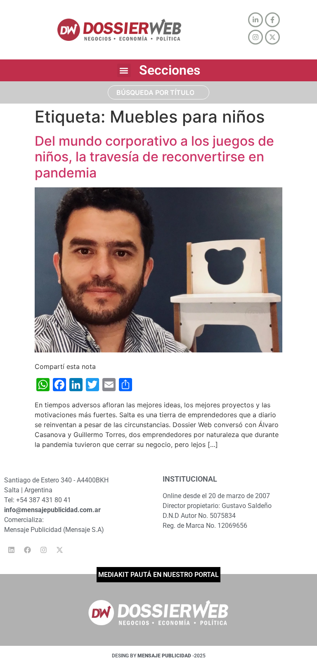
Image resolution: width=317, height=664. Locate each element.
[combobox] (159, 92)
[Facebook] (27, 550)
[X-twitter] (59, 550)
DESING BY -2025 (159, 656)
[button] (124, 70)
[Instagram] (43, 550)
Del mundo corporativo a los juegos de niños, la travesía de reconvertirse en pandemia (154, 157)
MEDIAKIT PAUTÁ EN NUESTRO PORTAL (158, 575)
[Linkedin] (11, 550)
